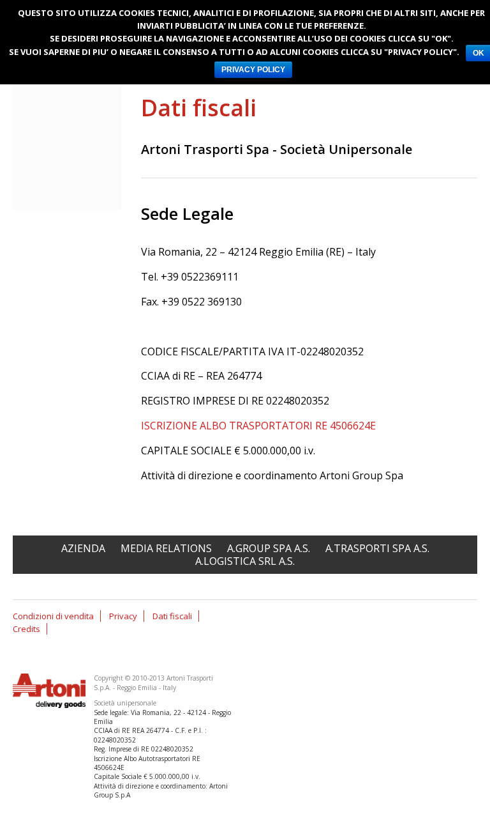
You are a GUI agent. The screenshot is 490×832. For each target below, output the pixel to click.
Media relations (166, 548)
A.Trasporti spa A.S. (377, 548)
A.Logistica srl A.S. (245, 561)
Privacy (123, 616)
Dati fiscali (172, 616)
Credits (26, 629)
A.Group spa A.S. (268, 548)
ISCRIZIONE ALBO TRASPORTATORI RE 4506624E (258, 426)
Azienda (83, 548)
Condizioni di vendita (53, 616)
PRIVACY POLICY (253, 69)
